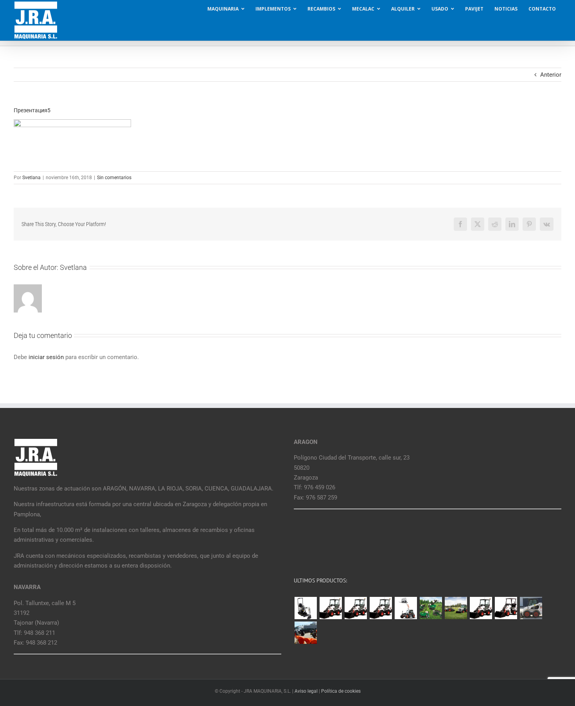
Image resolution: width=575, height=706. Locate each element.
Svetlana (31, 177)
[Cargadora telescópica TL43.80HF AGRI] (305, 632)
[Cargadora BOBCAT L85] (355, 608)
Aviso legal (306, 691)
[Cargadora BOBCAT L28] (480, 608)
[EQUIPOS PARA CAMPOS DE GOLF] (430, 608)
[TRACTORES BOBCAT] (455, 608)
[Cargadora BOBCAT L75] (380, 608)
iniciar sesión (47, 357)
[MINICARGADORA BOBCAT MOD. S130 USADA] (531, 608)
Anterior (550, 74)
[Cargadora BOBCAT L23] (506, 608)
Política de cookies (341, 691)
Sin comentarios (114, 177)
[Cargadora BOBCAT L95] (330, 608)
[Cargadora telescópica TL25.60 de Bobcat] (405, 608)
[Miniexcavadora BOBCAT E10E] (305, 608)
